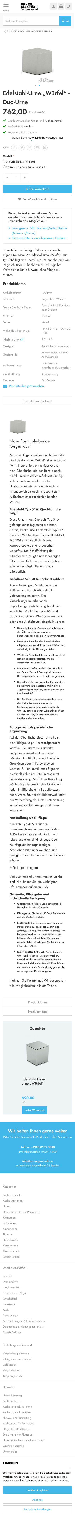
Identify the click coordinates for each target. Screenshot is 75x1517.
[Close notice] (70, 1468)
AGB (6, 1310)
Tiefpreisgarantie (13, 1376)
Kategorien (10, 1186)
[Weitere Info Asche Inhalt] (21, 339)
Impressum (9, 1304)
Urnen (35, 120)
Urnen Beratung (12, 1395)
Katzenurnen (10, 1245)
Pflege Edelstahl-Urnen (16, 1429)
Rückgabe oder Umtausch (18, 1359)
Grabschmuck (11, 1251)
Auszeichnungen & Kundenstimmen (24, 1321)
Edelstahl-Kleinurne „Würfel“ (33, 1081)
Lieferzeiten (10, 1364)
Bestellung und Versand (17, 1345)
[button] (36, 85)
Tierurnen (8, 1234)
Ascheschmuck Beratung (17, 1406)
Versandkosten (11, 1370)
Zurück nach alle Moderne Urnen (29, 31)
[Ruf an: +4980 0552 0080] (68, 6)
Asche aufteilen (12, 1401)
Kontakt (7, 1276)
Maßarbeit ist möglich (20, 126)
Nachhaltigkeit (11, 1287)
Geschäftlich (10, 1298)
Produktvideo (37, 1011)
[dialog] (37, 1490)
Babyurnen (9, 1223)
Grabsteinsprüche (13, 1445)
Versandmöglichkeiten (16, 1353)
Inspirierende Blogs (14, 1293)
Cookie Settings (12, 1332)
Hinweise (8, 1387)
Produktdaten (37, 1002)
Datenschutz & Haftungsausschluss (23, 1326)
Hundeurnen (10, 1240)
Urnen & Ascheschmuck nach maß (23, 1440)
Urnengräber (10, 1451)
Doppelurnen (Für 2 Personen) (21, 1212)
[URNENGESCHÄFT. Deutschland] (29, 6)
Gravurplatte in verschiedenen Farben (38, 237)
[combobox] (31, 21)
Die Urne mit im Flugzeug (17, 1434)
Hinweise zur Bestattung (17, 1418)
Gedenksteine (11, 1256)
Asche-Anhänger (13, 1200)
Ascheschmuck (53, 120)
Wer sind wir (10, 1281)
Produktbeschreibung (37, 401)
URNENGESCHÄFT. (15, 1267)
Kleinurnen (9, 1217)
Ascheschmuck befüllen (17, 1412)
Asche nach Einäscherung (18, 1423)
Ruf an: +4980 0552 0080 (37, 1147)
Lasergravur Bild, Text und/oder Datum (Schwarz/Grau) (39, 230)
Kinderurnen (10, 1228)
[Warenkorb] (61, 6)
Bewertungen (11, 1315)
